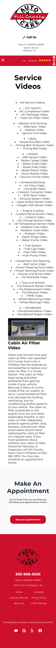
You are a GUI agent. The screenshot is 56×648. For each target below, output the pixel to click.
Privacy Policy (38, 597)
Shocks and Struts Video (34, 274)
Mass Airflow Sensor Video (34, 202)
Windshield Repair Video (35, 311)
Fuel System (33, 245)
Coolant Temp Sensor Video (34, 214)
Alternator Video (35, 126)
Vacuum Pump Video (34, 176)
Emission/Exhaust (33, 182)
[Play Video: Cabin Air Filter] (28, 326)
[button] (54, 57)
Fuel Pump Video (34, 255)
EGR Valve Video (35, 195)
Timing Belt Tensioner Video (35, 145)
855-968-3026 (28, 574)
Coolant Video (34, 217)
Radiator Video (35, 233)
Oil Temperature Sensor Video (35, 223)
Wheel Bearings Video (35, 302)
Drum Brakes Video (35, 173)
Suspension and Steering (33, 261)
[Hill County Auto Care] (29, 15)
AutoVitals (22, 622)
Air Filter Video (35, 185)
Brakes (33, 154)
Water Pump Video (35, 240)
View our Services (19, 597)
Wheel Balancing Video (35, 299)
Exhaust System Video (35, 198)
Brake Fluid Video (35, 163)
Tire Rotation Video (35, 292)
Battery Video (35, 130)
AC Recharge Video (35, 114)
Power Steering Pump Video (35, 270)
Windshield (33, 307)
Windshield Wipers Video (35, 314)
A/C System (33, 108)
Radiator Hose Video (35, 230)
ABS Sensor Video (35, 157)
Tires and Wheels (33, 282)
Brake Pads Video (35, 167)
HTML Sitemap (38, 603)
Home (19, 592)
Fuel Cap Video (34, 248)
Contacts (38, 592)
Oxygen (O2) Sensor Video (34, 205)
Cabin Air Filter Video (34, 118)
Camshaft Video (35, 189)
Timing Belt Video (35, 148)
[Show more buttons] (45, 338)
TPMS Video (35, 295)
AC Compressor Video (34, 111)
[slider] (28, 338)
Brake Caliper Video (34, 160)
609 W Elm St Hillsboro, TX (31, 49)
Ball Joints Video (35, 264)
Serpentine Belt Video (35, 142)
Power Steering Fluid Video (34, 267)
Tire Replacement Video (35, 289)
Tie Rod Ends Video (35, 277)
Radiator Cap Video (35, 227)
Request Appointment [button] (28, 519)
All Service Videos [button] (33, 102)
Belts (33, 138)
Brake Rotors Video (35, 170)
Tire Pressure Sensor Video (35, 286)
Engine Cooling (33, 210)
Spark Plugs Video (34, 236)
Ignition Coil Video (34, 133)
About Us (19, 603)
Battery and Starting (33, 123)
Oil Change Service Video (35, 220)
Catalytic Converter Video (35, 192)
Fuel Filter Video (35, 252)
